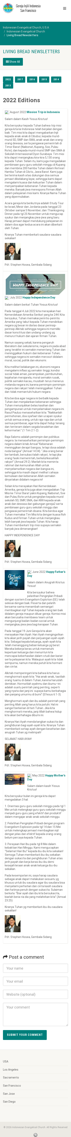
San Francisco (12, 1085)
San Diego (9, 1101)
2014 (56, 79)
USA (5, 1061)
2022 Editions (21, 100)
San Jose (9, 1093)
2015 (44, 79)
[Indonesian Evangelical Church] (23, 8)
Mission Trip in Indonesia (43, 112)
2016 (32, 79)
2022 (8, 79)
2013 (8, 85)
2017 (20, 79)
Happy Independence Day (38, 297)
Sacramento (11, 1077)
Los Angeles (10, 1069)
